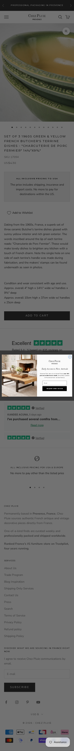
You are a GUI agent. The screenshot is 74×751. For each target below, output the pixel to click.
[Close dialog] (69, 356)
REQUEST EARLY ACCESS (55, 388)
